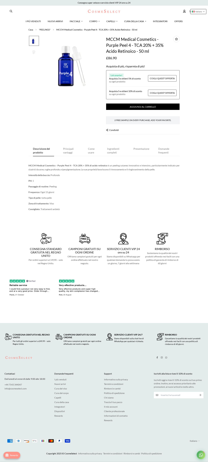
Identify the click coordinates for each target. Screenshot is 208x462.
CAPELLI (110, 21)
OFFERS (178, 21)
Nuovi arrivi (60, 384)
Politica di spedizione (114, 393)
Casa (30, 29)
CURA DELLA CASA (134, 21)
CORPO (93, 21)
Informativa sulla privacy (116, 379)
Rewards (58, 415)
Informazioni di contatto (116, 415)
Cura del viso (60, 388)
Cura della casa (61, 402)
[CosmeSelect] (104, 11)
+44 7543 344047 (13, 384)
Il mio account (111, 406)
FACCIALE (75, 21)
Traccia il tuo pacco (113, 402)
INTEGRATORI (160, 21)
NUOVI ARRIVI (55, 21)
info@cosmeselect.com (16, 388)
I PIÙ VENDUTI (33, 21)
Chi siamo (109, 397)
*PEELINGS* (45, 29)
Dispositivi (59, 411)
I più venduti (60, 379)
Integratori (59, 406)
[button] (198, 11)
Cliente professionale (114, 411)
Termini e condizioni (113, 384)
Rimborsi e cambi (112, 388)
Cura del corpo (61, 393)
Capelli (57, 397)
